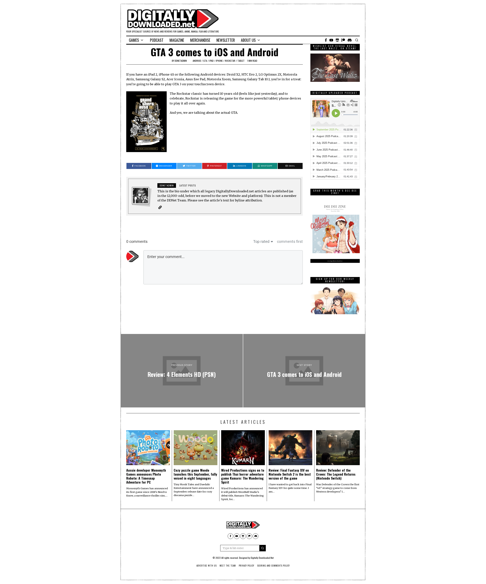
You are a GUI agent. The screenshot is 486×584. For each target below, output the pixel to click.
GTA (205, 60)
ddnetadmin (181, 60)
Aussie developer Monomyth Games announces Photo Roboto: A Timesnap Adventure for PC (146, 476)
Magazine (177, 40)
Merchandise (200, 40)
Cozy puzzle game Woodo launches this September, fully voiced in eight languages (195, 474)
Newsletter (225, 40)
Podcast (156, 40)
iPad (211, 60)
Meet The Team (228, 565)
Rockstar (230, 60)
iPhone (219, 60)
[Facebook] (326, 40)
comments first (290, 241)
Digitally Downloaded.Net (262, 557)
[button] (262, 548)
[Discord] (349, 40)
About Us (248, 40)
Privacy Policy (246, 565)
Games (134, 40)
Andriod (197, 60)
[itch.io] (337, 40)
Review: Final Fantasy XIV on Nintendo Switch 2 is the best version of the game (290, 474)
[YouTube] (331, 40)
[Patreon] (343, 40)
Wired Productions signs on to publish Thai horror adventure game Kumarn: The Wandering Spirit (242, 476)
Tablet (241, 60)
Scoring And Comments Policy (273, 565)
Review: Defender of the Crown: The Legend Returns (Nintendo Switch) (335, 474)
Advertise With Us (206, 565)
